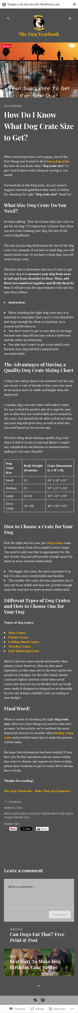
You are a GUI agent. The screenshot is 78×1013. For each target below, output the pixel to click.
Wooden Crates (19, 646)
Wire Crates (17, 633)
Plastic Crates (18, 637)
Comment (60, 914)
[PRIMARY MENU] (70, 18)
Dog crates (55, 543)
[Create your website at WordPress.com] (39, 4)
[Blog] (43, 1000)
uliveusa (15, 801)
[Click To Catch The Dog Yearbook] (35, 1000)
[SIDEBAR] (39, 986)
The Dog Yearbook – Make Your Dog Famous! (37, 791)
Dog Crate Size (16, 813)
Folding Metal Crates (23, 642)
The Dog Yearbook (39, 34)
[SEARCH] (8, 18)
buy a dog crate (58, 161)
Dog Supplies (13, 106)
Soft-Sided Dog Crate (23, 651)
